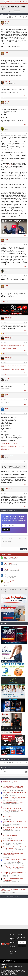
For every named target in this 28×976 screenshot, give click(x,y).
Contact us (3, 966)
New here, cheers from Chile (10, 781)
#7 (26, 275)
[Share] (25, 27)
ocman (5, 576)
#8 (26, 291)
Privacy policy (17, 966)
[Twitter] (22, 937)
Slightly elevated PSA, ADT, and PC (13, 569)
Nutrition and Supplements (9, 812)
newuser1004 (9, 889)
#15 (26, 461)
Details (14, 972)
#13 (26, 399)
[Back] (20, 1)
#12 (26, 384)
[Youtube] (24, 937)
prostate (16, 11)
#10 (26, 342)
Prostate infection (5, 449)
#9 (26, 322)
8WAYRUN (16, 974)
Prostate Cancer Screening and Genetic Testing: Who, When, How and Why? (14, 834)
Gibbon (20, 889)
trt (19, 11)
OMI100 (5, 564)
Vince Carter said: (5, 464)
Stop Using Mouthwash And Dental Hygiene (14, 797)
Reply (26, 48)
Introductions (6, 784)
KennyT (3, 11)
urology (23, 325)
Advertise (15, 961)
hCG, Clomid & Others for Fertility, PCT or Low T (13, 863)
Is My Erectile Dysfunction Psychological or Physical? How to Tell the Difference (13, 841)
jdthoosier (25, 889)
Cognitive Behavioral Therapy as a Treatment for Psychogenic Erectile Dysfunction (15, 847)
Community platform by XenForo (12, 970)
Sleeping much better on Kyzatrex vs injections (14, 792)
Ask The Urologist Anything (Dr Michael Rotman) (13, 369)
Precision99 (3, 890)
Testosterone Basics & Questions (10, 795)
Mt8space (8, 890)
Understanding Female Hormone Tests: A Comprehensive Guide (13, 853)
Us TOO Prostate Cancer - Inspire (9, 443)
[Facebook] (19, 937)
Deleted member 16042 (8, 584)
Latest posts (4, 779)
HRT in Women (6, 857)
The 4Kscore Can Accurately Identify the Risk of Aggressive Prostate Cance (12, 447)
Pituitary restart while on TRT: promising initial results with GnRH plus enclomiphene (14, 860)
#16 (26, 493)
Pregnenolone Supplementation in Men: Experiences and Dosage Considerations (13, 786)
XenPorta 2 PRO (4, 974)
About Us (5, 961)
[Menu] (2, 1)
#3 (26, 87)
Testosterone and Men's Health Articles (11, 805)
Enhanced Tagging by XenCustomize (8, 973)
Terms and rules (10, 966)
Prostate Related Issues (12, 558)
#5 (26, 133)
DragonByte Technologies (8, 972)
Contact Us (10, 961)
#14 (26, 413)
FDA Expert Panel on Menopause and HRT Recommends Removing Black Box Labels (13, 866)
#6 (26, 244)
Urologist (3, 32)
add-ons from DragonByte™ (17, 971)
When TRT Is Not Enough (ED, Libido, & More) (12, 800)
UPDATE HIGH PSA (9, 563)
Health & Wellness (7, 819)
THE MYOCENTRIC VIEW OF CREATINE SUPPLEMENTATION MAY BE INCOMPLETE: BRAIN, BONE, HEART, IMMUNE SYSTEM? (13, 808)
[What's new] (23, 1)
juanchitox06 (3, 889)
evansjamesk (6, 570)
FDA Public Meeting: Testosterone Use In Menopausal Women (13, 879)
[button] (2, 539)
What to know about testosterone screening (13, 802)
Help (22, 966)
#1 (26, 27)
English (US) (4, 964)
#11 (26, 362)
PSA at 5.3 (6, 575)
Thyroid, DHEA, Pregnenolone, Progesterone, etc (13, 790)
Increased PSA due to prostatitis (8, 348)
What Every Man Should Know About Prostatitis (12, 345)
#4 (26, 107)
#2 (26, 58)
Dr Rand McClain (8, 164)
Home (2, 967)
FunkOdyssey (16, 889)
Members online (5, 887)
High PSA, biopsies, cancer (11, 557)
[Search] (26, 1)
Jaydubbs (5, 558)
